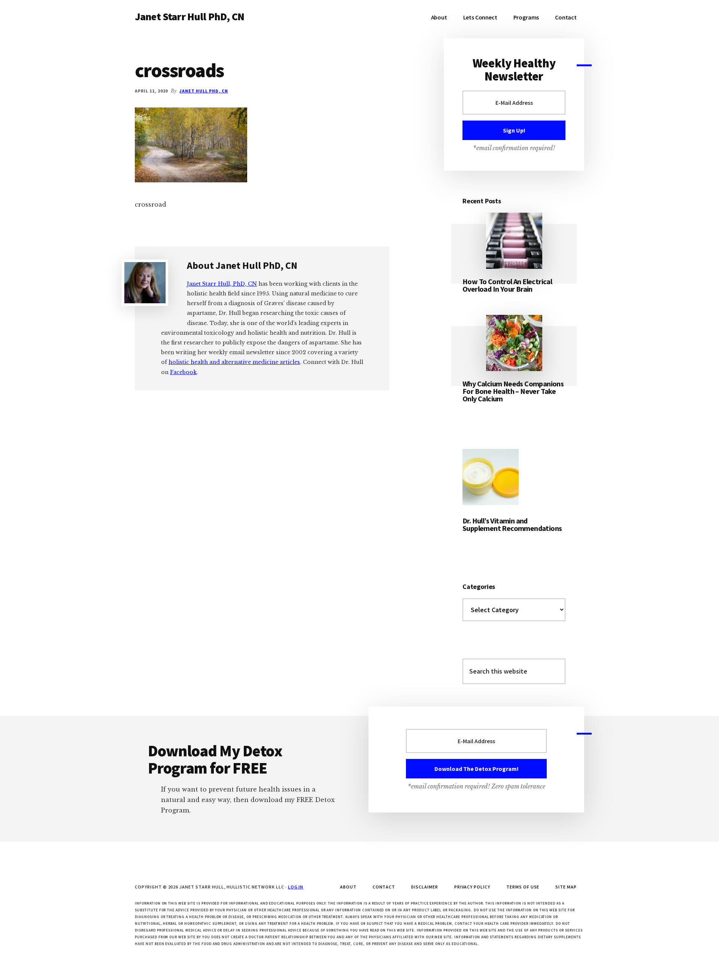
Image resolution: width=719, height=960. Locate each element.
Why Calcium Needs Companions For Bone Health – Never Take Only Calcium (513, 391)
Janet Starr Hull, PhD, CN (222, 283)
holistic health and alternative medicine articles (234, 362)
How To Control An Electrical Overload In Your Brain (507, 285)
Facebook (183, 372)
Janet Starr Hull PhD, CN (189, 16)
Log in (296, 887)
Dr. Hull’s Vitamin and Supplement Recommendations (512, 524)
